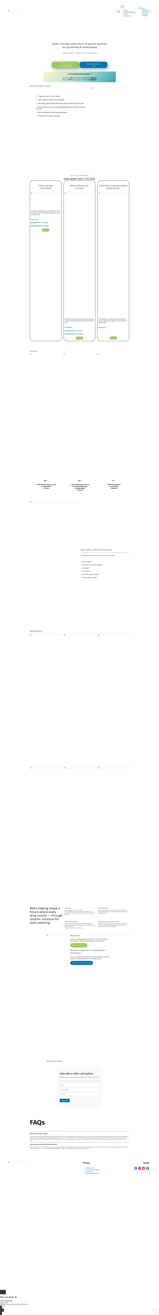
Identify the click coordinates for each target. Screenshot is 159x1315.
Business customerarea (93, 65)
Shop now (45, 230)
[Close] (3, 1292)
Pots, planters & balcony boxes (45, 894)
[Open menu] (118, 11)
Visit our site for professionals (81, 963)
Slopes (113, 894)
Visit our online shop (78, 945)
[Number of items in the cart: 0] (150, 12)
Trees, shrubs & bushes (79, 761)
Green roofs (79, 894)
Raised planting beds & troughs (113, 761)
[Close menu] (122, 6)
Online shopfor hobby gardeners (65, 65)
